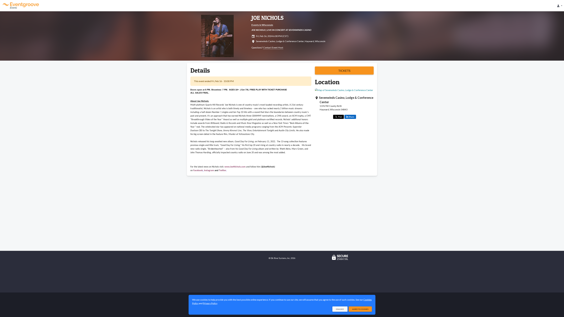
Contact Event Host (273, 47)
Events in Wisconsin (262, 24)
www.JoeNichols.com (235, 167)
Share (351, 117)
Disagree (340, 309)
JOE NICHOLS (267, 18)
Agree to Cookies (360, 309)
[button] (559, 6)
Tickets (344, 70)
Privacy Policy (210, 303)
